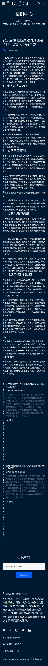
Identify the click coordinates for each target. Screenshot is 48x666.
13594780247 (13, 644)
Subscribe (24, 575)
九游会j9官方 (36, 659)
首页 (18, 21)
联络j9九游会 (8, 651)
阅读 (11, 420)
